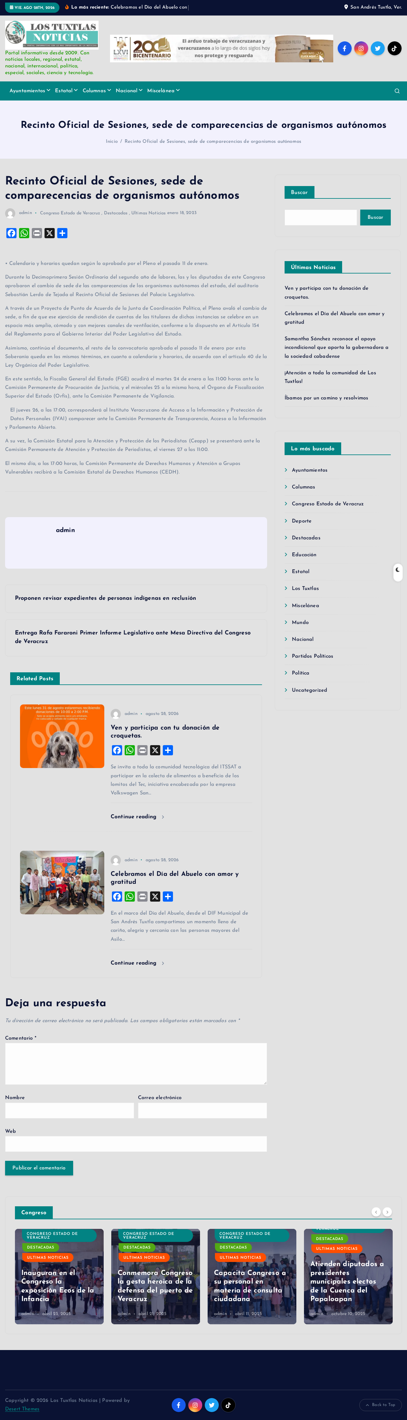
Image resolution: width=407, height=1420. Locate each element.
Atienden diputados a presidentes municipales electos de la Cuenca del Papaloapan (347, 1282)
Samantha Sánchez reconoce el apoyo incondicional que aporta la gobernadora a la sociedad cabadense (337, 347)
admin (25, 213)
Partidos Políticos (312, 656)
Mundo (300, 622)
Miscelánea (161, 91)
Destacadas (116, 213)
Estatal (63, 91)
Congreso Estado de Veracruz (70, 213)
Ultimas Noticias (148, 213)
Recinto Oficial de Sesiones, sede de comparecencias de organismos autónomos (213, 141)
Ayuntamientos (27, 91)
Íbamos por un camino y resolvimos (326, 398)
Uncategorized (309, 690)
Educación (304, 555)
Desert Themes (22, 1409)
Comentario (20, 1038)
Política (300, 673)
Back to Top (383, 1405)
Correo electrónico (160, 1097)
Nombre (15, 1097)
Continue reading (135, 817)
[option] (59, 1276)
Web (10, 1131)
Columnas (94, 91)
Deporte (302, 521)
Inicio (112, 141)
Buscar (299, 192)
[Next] (387, 1212)
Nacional (126, 91)
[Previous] (376, 1212)
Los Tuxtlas (305, 588)
